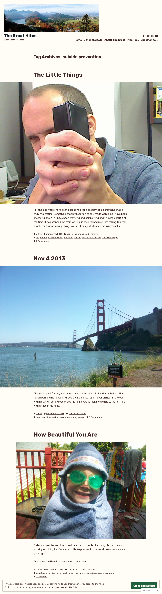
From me (94, 234)
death (39, 417)
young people (77, 417)
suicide (77, 237)
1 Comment (41, 576)
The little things (110, 237)
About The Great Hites (118, 40)
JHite (39, 234)
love (59, 573)
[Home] (144, 36)
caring (47, 573)
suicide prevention (91, 237)
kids (93, 569)
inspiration (41, 237)
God (54, 573)
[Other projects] (148, 36)
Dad (87, 234)
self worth (81, 573)
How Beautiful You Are (66, 434)
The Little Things (58, 74)
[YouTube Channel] (156, 36)
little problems (55, 237)
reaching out (68, 573)
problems (68, 237)
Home (78, 40)
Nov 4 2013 (49, 258)
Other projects (93, 40)
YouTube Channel (145, 40)
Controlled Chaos (75, 234)
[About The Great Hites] (152, 36)
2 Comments (42, 241)
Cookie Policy (71, 587)
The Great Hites (20, 35)
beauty (39, 573)
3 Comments (95, 417)
